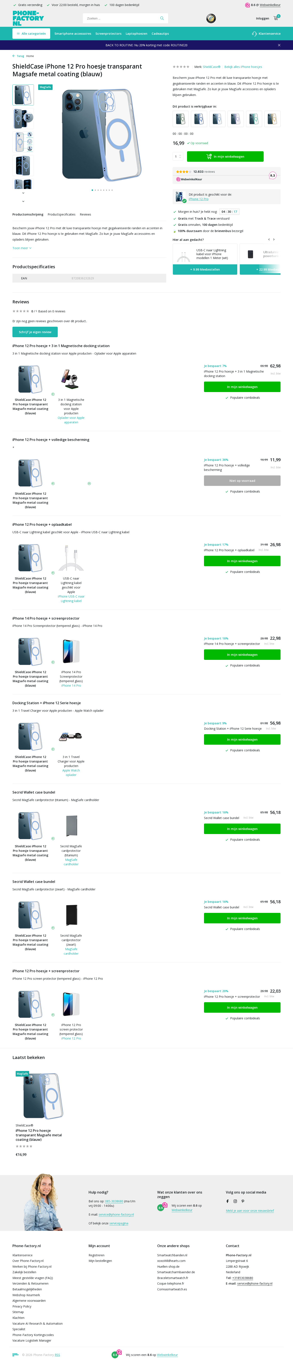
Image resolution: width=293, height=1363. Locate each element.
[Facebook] (227, 1201)
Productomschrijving (27, 214)
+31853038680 (242, 1278)
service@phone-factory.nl (116, 1214)
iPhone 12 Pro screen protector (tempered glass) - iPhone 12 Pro (57, 979)
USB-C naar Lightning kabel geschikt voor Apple (71, 585)
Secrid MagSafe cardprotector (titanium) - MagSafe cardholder (55, 800)
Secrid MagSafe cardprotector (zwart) (71, 940)
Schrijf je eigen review (35, 332)
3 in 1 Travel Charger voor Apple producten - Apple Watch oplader (58, 710)
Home (30, 56)
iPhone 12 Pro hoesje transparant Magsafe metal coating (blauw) (39, 1135)
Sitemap (18, 1312)
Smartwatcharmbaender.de (176, 1272)
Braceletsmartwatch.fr (172, 1278)
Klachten (18, 1318)
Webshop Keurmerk (26, 1295)
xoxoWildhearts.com (171, 1261)
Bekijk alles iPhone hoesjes (243, 67)
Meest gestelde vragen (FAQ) (32, 1278)
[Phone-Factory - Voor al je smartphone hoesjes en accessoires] (28, 18)
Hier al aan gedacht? (188, 240)
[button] (92, 190)
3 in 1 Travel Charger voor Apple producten (71, 761)
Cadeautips (160, 33)
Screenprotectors (108, 33)
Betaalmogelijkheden (27, 1289)
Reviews (85, 214)
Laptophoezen (136, 33)
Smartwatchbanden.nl (172, 1255)
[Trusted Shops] (211, 18)
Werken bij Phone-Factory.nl (31, 1266)
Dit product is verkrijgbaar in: (195, 106)
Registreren (96, 1255)
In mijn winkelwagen (229, 156)
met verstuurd (204, 218)
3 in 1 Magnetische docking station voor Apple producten (71, 406)
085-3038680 (114, 1201)
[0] (274, 18)
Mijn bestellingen (100, 1261)
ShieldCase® (212, 67)
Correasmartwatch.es (172, 1289)
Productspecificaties (62, 214)
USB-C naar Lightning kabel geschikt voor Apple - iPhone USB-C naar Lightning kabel (70, 532)
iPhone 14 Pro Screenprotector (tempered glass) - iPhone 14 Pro (57, 626)
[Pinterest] (243, 1201)
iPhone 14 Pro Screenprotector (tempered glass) (71, 676)
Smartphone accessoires (72, 33)
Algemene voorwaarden (29, 1301)
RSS (57, 1355)
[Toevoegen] (63, 1154)
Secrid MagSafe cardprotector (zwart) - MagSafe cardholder (53, 889)
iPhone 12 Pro (198, 199)
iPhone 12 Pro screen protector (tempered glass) (71, 1029)
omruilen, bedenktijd (205, 225)
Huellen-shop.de (168, 1266)
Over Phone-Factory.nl (28, 1261)
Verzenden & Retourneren (30, 1283)
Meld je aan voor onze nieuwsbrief (250, 1211)
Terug (20, 56)
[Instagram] (235, 1201)
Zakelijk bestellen (24, 1272)
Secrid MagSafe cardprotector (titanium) (71, 850)
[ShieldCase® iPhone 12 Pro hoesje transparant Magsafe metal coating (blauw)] (43, 1096)
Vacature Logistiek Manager (31, 1340)
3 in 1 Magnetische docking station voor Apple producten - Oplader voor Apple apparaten (74, 353)
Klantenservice (269, 33)
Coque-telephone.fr (170, 1283)
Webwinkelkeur (270, 5)
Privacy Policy (21, 1306)
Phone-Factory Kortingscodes (33, 1335)
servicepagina (118, 1223)
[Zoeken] (162, 18)
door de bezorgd (208, 231)
